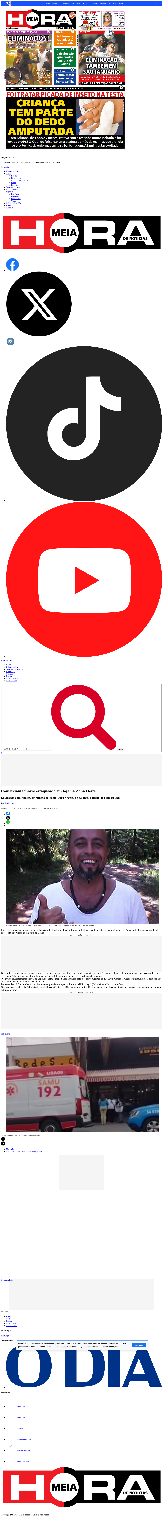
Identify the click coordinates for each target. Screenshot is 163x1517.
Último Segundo (49, 4)
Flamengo (15, 196)
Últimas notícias (12, 171)
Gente (86, 4)
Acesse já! (5, 167)
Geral (8, 173)
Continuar (139, 1345)
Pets (121, 4)
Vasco (13, 201)
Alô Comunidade (13, 189)
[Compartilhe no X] (8, 819)
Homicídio (27, 1151)
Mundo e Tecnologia (19, 180)
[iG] (8, 5)
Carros (112, 4)
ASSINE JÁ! (6, 660)
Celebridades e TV (13, 203)
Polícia (14, 176)
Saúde (13, 183)
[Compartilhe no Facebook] (8, 815)
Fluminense (16, 199)
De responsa (16, 178)
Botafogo (15, 194)
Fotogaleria (5, 1034)
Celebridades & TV (14, 678)
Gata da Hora (11, 681)
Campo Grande (12, 1151)
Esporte (9, 1321)
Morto (33, 1151)
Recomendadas (7, 1280)
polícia (39, 1151)
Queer (103, 4)
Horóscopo (10, 672)
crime (20, 1151)
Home (8, 205)
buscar (120, 749)
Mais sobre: (10, 1149)
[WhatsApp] (8, 823)
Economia (64, 4)
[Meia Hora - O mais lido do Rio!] (81, 255)
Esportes (76, 4)
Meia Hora (10, 803)
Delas (94, 4)
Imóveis (14, 185)
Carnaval (9, 208)
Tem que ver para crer (15, 187)
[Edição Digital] (65, 153)
